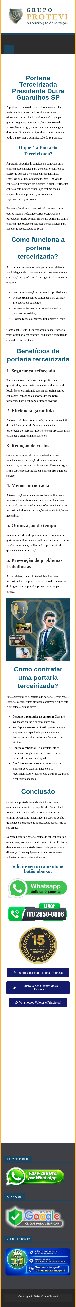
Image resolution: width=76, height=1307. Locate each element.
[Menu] (9, 49)
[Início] (9, 40)
